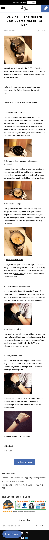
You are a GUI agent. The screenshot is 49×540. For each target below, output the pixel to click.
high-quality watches (34, 178)
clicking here (24, 436)
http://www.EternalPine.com (13, 481)
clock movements (31, 401)
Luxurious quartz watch (15, 112)
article (15, 77)
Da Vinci (31, 68)
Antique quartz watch (14, 259)
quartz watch (27, 123)
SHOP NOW (31, 2)
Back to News (25, 462)
